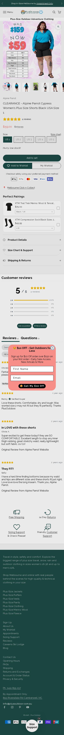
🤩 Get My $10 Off (32, 386)
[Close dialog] (52, 348)
